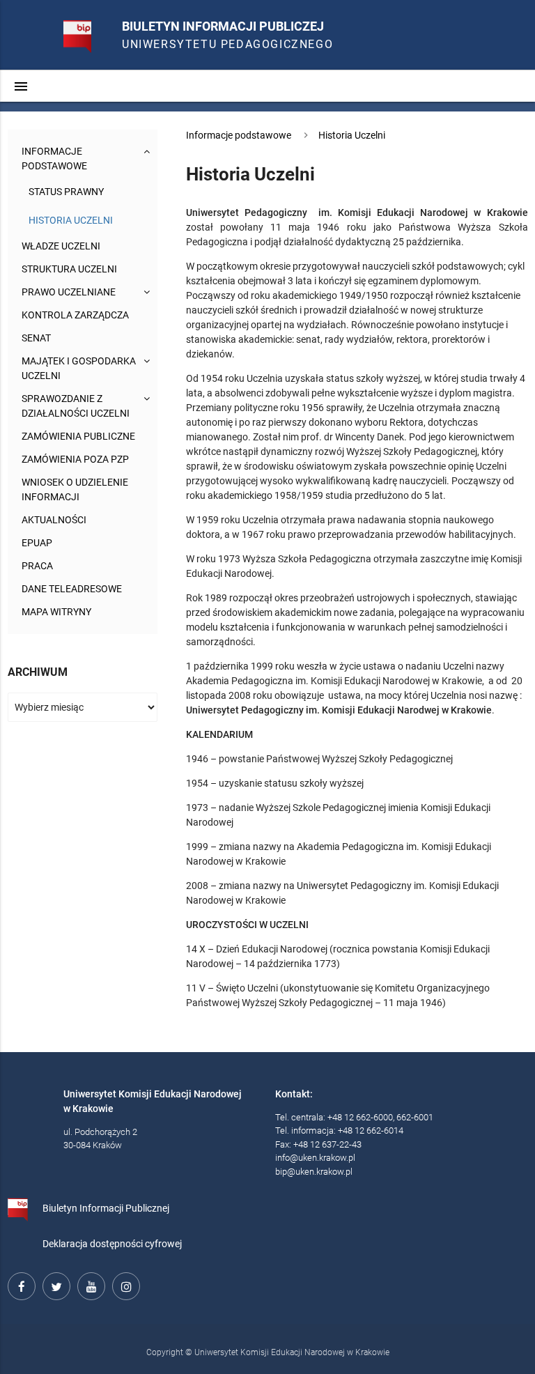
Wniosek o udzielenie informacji (75, 489)
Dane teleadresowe (72, 588)
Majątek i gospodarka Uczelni (79, 368)
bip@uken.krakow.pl (313, 1171)
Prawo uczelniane (69, 292)
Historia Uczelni (71, 220)
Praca (37, 565)
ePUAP (37, 542)
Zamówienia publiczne (78, 436)
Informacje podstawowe (54, 158)
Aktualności (54, 519)
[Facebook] (19, 1284)
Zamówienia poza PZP (75, 459)
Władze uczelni (61, 246)
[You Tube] (89, 1284)
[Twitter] (54, 1284)
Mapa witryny (56, 611)
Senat (36, 338)
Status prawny (66, 191)
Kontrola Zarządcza (75, 315)
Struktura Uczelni (69, 269)
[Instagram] (124, 1284)
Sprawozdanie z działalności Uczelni (76, 406)
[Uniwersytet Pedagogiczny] (66, 30)
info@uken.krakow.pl (315, 1157)
